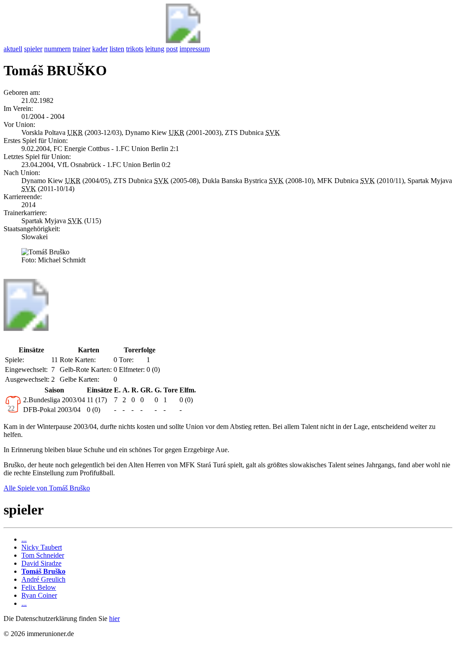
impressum (194, 49)
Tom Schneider (42, 555)
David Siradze (41, 563)
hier (114, 618)
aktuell (13, 49)
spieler (33, 49)
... (24, 539)
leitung (154, 49)
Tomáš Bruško (43, 571)
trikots (134, 49)
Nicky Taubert (41, 547)
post (172, 49)
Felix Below (38, 587)
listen (117, 49)
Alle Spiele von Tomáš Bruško (47, 488)
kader (100, 49)
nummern (57, 49)
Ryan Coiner (39, 595)
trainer (81, 49)
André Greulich (43, 579)
